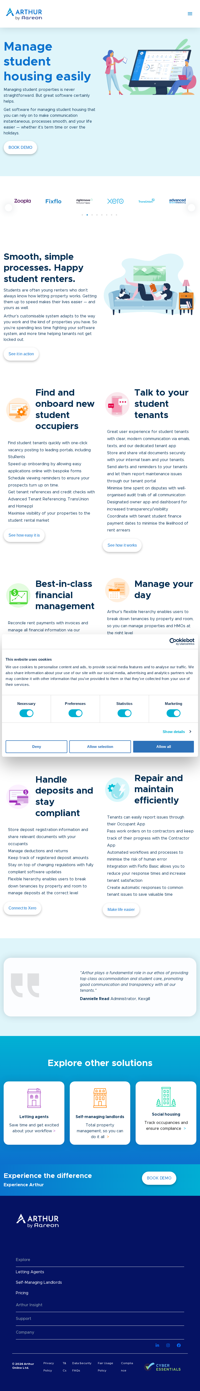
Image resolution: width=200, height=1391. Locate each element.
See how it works (122, 545)
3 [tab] (92, 215)
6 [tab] (106, 215)
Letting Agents (30, 1272)
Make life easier (121, 909)
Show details (174, 732)
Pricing (22, 1293)
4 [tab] (97, 215)
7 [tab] (111, 215)
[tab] (100, 1260)
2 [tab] (87, 215)
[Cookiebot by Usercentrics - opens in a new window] (173, 641)
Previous (8, 207)
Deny (36, 746)
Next (191, 207)
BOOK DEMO (20, 147)
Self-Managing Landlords (39, 1282)
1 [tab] (82, 215)
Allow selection (100, 746)
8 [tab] (116, 215)
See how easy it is (24, 535)
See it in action (21, 354)
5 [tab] (101, 215)
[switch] (75, 713)
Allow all (163, 746)
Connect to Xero (22, 908)
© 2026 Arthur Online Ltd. (23, 1365)
